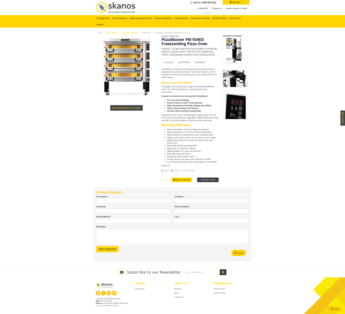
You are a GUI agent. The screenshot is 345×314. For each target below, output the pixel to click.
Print (166, 170)
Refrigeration (103, 18)
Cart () (235, 2)
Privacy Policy (219, 293)
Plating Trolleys (219, 18)
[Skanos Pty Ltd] (116, 7)
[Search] (244, 13)
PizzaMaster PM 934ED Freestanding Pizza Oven (172, 33)
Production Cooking (200, 18)
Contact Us (217, 8)
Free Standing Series (130, 33)
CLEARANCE (202, 8)
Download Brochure (127, 108)
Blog (176, 293)
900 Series (146, 33)
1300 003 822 (189, 170)
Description (169, 62)
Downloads (200, 62)
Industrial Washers (163, 18)
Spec (184, 62)
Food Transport (119, 18)
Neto (116, 305)
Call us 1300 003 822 (204, 2)
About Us (178, 289)
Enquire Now (208, 179)
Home (100, 33)
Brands (100, 24)
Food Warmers (181, 18)
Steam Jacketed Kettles (141, 18)
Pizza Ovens (235, 18)
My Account (139, 289)
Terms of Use (219, 289)
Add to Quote (182, 179)
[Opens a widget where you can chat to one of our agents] (334, 309)
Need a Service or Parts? (236, 8)
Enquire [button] (342, 119)
